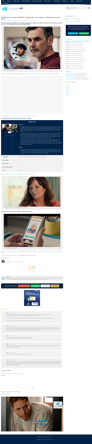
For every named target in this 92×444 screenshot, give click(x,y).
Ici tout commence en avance (70, 75)
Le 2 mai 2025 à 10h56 (12, 326)
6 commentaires (34, 20)
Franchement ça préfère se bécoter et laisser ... (79, 49)
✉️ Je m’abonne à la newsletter (73, 33)
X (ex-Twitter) (68, 84)
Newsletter (72, 1)
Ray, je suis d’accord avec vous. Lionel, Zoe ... (76, 68)
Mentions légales (39, 436)
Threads (67, 88)
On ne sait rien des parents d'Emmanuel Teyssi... (78, 59)
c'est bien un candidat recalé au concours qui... (78, 61)
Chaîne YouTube (79, 1)
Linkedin (67, 94)
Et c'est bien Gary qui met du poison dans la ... (77, 51)
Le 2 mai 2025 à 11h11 (12, 335)
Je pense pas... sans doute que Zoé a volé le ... (76, 42)
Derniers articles (17, 1)
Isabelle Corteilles (22, 20)
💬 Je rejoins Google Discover (84, 33)
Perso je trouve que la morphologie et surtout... (76, 55)
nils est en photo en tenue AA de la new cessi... (78, 57)
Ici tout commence (47, 1)
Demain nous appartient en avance (71, 73)
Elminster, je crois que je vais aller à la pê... (76, 53)
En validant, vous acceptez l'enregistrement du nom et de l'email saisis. (10, 391)
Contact (44, 436)
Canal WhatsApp (5, 3)
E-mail (33, 389)
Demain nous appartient (37, 1)
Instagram (67, 87)
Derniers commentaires (26, 1)
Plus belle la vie (65, 1)
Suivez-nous (9, 1)
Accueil (3, 1)
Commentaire (3, 375)
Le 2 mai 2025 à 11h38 (12, 344)
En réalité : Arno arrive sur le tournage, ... (78, 66)
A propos (50, 436)
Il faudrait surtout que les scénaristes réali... (76, 63)
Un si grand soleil (56, 1)
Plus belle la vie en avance (9, 135)
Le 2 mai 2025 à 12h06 (12, 352)
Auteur (47, 436)
